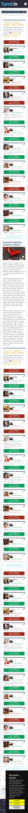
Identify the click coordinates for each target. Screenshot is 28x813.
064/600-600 (15, 33)
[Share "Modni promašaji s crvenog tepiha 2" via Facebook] (5, 779)
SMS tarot (4, 804)
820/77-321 (11, 12)
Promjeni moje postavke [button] (17, 807)
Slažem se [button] (17, 800)
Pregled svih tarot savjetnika (10, 36)
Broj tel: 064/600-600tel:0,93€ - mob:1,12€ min (14, 40)
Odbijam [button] (17, 803)
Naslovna (5, 15)
